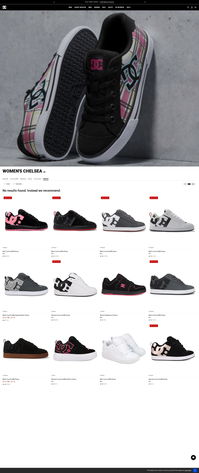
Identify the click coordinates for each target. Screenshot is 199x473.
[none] (26, 245)
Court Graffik (14, 179)
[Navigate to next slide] (97, 245)
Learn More (188, 470)
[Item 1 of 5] (26, 221)
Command (37, 179)
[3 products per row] (185, 184)
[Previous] (54, 2)
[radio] (5, 245)
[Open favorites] (193, 457)
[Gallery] (26, 221)
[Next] (145, 2)
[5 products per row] (193, 184)
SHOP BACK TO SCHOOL (107, 2)
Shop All (5, 179)
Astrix (30, 179)
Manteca (23, 179)
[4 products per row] (189, 184)
